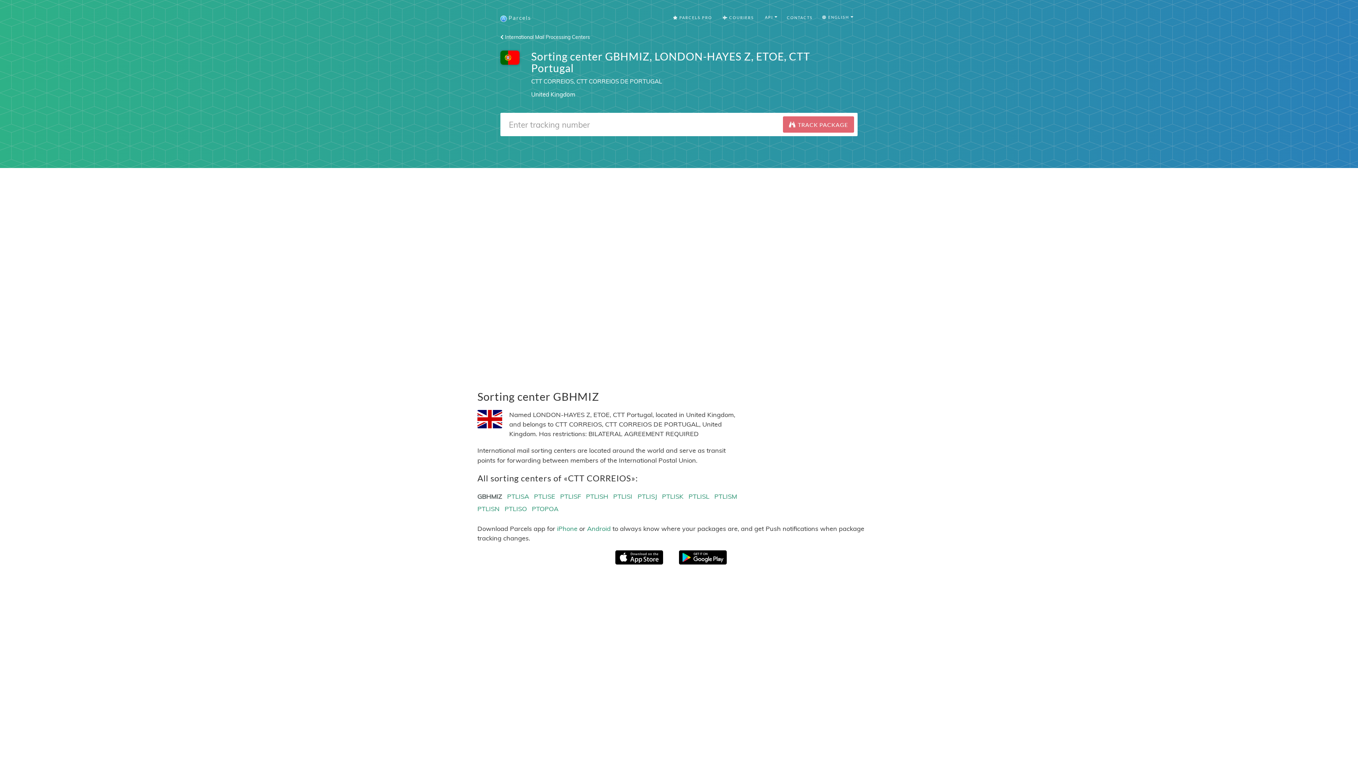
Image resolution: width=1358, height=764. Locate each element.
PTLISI (622, 496)
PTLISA (518, 496)
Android (599, 529)
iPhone (567, 529)
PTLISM (725, 496)
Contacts (800, 17)
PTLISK (673, 496)
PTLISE (544, 496)
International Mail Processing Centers (547, 37)
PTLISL (699, 496)
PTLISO (516, 509)
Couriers (741, 17)
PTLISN (488, 509)
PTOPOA (545, 509)
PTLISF (570, 496)
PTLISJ (647, 496)
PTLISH (597, 496)
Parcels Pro (695, 17)
